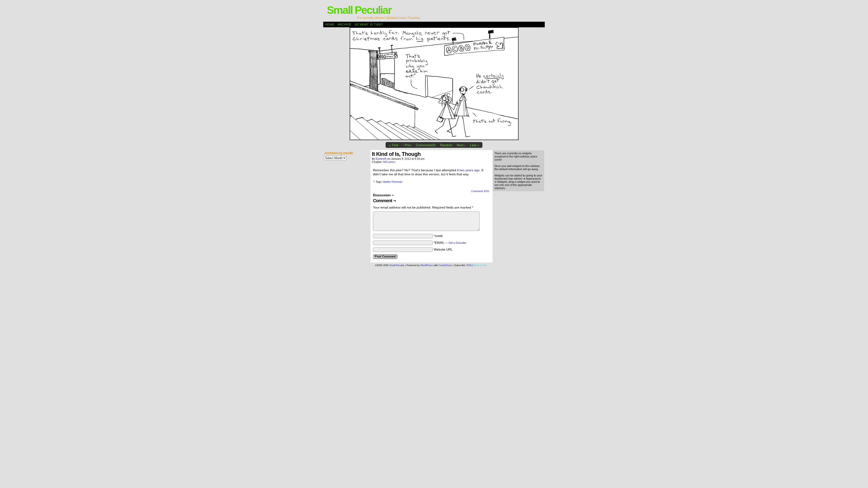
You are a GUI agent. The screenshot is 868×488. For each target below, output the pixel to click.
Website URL (443, 249)
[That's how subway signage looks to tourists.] (434, 139)
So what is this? (368, 24)
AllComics (389, 162)
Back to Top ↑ (481, 265)
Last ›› (474, 145)
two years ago (470, 170)
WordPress (426, 265)
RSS (469, 265)
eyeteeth (381, 158)
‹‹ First (393, 145)
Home (329, 24)
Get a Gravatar (457, 242)
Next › (461, 145)
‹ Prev (407, 145)
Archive (344, 24)
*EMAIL (450, 242)
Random (446, 145)
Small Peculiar (359, 10)
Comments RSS (480, 191)
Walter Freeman (393, 181)
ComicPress (445, 265)
